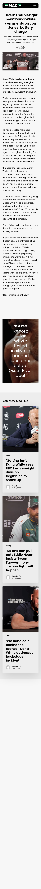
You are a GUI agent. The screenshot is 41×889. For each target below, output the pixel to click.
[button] (34, 5)
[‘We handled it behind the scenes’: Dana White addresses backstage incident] (21, 629)
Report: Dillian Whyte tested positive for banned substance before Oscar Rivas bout (21, 351)
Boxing (8, 546)
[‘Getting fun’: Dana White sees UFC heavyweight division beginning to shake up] (21, 449)
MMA (8, 455)
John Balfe (20, 47)
